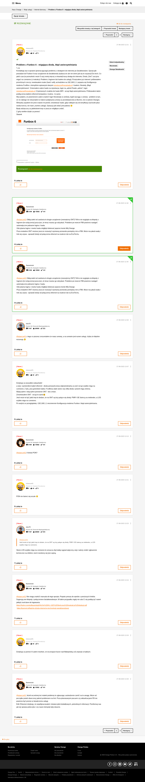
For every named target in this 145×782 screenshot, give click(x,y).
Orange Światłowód (117, 69)
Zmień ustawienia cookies (60, 772)
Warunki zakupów (53, 775)
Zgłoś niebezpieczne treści (79, 772)
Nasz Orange (16, 10)
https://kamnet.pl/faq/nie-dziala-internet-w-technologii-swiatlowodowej (43, 608)
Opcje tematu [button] (19, 16)
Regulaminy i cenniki (14, 755)
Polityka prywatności (68, 775)
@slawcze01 (21, 220)
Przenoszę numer (13, 750)
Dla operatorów (58, 750)
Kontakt (80, 753)
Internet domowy (40, 10)
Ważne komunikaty (25, 775)
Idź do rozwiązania (124, 24)
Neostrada (113, 66)
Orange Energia (12, 775)
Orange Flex (11, 772)
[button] (130, 44)
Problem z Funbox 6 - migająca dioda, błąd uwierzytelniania (46, 65)
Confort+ (110, 772)
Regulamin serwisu (39, 775)
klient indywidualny (117, 62)
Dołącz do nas (105, 3)
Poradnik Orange (121, 772)
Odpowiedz (124, 185)
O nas (79, 750)
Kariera (80, 755)
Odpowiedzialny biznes (32, 772)
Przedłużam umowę (13, 753)
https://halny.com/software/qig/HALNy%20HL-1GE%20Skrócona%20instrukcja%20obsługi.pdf (51, 605)
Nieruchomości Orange (103, 775)
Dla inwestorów (58, 753)
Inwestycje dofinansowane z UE (17, 777)
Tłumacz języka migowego (97, 772)
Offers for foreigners (118, 775)
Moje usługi (28, 10)
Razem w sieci (46, 772)
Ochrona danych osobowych (85, 775)
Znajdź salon (34, 750)
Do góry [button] (6, 739)
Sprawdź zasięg (35, 753)
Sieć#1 (20, 772)
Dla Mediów (57, 755)
